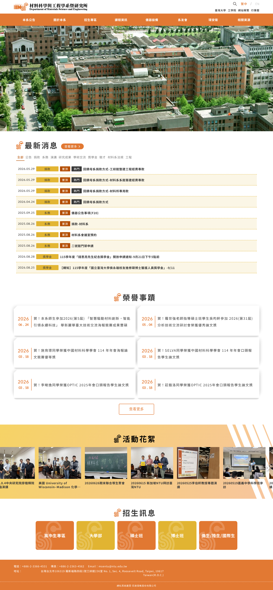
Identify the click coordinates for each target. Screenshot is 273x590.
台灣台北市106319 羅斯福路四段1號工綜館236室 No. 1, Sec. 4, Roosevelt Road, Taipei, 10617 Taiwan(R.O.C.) (102, 573)
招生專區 (90, 19)
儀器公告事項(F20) (85, 213)
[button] (5, 468)
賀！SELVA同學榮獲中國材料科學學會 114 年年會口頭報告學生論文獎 (204, 353)
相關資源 (244, 19)
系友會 (182, 19)
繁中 (244, 3)
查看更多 (73, 146)
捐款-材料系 (80, 224)
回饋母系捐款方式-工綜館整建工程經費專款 (113, 169)
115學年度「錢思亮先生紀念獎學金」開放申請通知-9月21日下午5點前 (110, 256)
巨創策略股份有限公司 (144, 586)
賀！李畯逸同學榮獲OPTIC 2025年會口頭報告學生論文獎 (81, 384)
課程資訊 (121, 19)
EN (257, 3)
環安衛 (213, 19)
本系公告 (29, 19)
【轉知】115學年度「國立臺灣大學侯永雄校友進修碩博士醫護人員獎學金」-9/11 (117, 267)
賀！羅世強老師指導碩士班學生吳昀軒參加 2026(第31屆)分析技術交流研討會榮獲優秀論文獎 (205, 321)
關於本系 (59, 19)
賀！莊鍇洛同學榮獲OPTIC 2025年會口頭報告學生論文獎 (205, 384)
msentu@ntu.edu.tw (113, 566)
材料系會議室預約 (84, 235)
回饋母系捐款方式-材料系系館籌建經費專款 (113, 180)
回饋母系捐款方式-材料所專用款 (106, 191)
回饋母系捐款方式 (95, 202)
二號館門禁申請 (83, 246)
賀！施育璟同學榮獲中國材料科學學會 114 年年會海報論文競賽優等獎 (81, 353)
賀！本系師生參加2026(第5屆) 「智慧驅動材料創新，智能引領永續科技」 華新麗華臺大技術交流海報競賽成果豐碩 (82, 321)
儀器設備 (152, 19)
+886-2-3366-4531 (34, 566)
